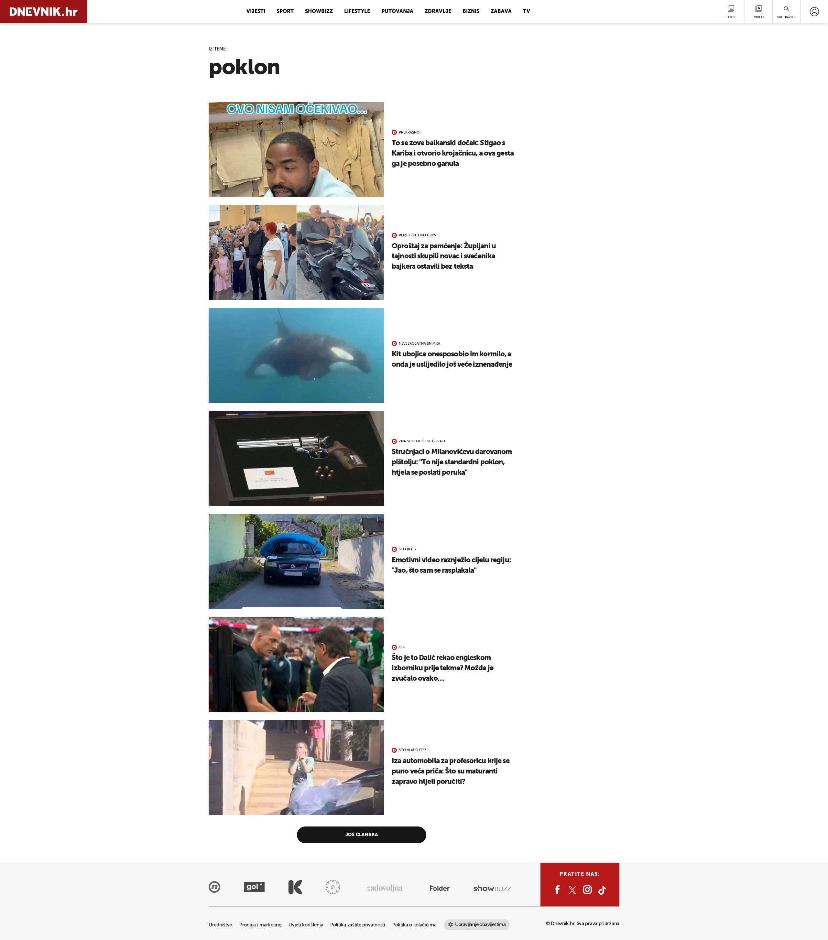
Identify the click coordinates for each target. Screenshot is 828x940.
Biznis (471, 11)
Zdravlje (438, 11)
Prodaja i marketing (260, 925)
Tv (526, 11)
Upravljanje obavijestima (480, 924)
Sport (285, 11)
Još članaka (361, 835)
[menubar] (814, 11)
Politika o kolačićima (414, 925)
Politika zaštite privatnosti (357, 925)
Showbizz (319, 11)
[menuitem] (814, 11)
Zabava (501, 11)
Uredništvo (220, 925)
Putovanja (397, 11)
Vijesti (255, 11)
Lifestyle (357, 11)
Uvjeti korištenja (306, 925)
